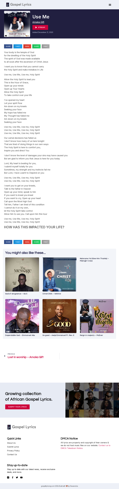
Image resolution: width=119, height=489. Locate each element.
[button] (110, 5)
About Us (11, 443)
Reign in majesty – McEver (91, 335)
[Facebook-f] (13, 477)
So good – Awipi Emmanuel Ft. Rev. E (58, 335)
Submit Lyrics (13, 447)
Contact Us (12, 454)
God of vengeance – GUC (16, 294)
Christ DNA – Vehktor (52, 294)
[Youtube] (21, 477)
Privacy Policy (13, 450)
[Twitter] (17, 477)
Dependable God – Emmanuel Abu (20, 335)
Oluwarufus (74, 486)
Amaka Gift (38, 22)
